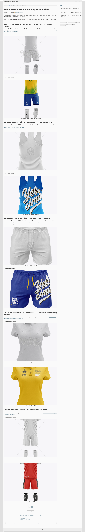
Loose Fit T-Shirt (23, 516)
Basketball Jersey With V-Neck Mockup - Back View (30, 515)
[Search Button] (69, 1)
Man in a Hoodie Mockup (25, 519)
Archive (79, 1)
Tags (61, 21)
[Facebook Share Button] (29, 507)
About (75, 1)
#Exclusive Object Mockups (19, 12)
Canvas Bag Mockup (24, 518)
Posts (72, 1)
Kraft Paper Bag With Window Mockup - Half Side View (71, 11)
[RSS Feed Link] (42, 530)
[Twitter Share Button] (32, 507)
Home (5, 5)
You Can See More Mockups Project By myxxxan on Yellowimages (28, 222)
